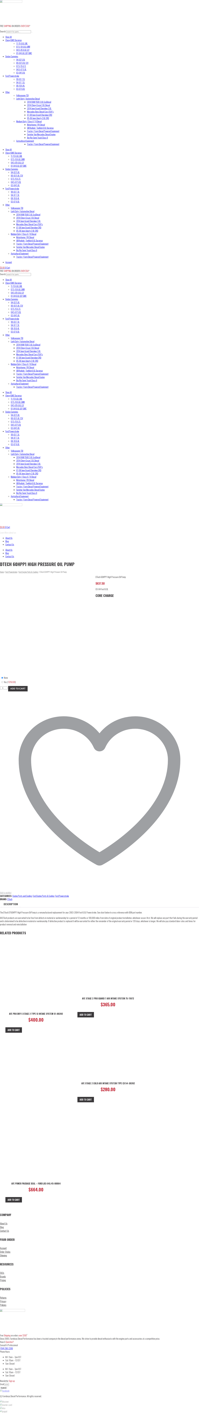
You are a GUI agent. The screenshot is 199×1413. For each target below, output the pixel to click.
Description (11, 904)
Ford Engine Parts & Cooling (28, 571)
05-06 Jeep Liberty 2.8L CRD (38, 118)
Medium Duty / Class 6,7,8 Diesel (29, 121)
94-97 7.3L (20, 82)
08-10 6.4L (20, 85)
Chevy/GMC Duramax (13, 40)
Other (7, 92)
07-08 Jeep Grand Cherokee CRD (39, 115)
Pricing (3, 1280)
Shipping (3, 1255)
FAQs (2, 1273)
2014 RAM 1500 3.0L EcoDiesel (39, 102)
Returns (3, 1297)
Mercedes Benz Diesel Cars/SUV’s (40, 111)
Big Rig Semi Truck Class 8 (37, 137)
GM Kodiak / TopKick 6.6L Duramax (40, 128)
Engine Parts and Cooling (22, 896)
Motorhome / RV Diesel (36, 124)
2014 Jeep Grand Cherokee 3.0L (39, 108)
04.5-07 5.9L (21, 69)
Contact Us (9, 544)
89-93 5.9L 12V (22, 63)
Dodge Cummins (11, 56)
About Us (8, 538)
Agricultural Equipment (25, 141)
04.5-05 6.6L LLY (22, 50)
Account (3, 1248)
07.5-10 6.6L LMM (23, 46)
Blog (7, 541)
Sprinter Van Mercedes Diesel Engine (41, 134)
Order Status (5, 1252)
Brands (3, 1276)
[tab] (10, 904)
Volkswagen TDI (22, 95)
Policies (3, 1305)
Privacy (3, 1301)
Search (3, 31)
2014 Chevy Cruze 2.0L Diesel (38, 105)
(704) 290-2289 (6, 1348)
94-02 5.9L (20, 59)
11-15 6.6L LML (22, 43)
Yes (10, 682)
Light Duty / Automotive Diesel (28, 98)
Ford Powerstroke (12, 76)
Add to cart (17, 688)
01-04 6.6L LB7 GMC (24, 53)
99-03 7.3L (20, 79)
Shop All (8, 37)
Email (2, 1384)
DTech (9, 899)
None (6, 677)
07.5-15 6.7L (21, 66)
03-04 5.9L (20, 72)
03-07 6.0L (20, 89)
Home (2, 571)
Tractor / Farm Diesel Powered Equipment (43, 131)
